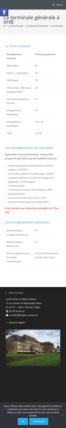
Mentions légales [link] (17, 322)
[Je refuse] (62, 415)
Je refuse (39, 421)
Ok (22, 421)
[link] (4, 12)
